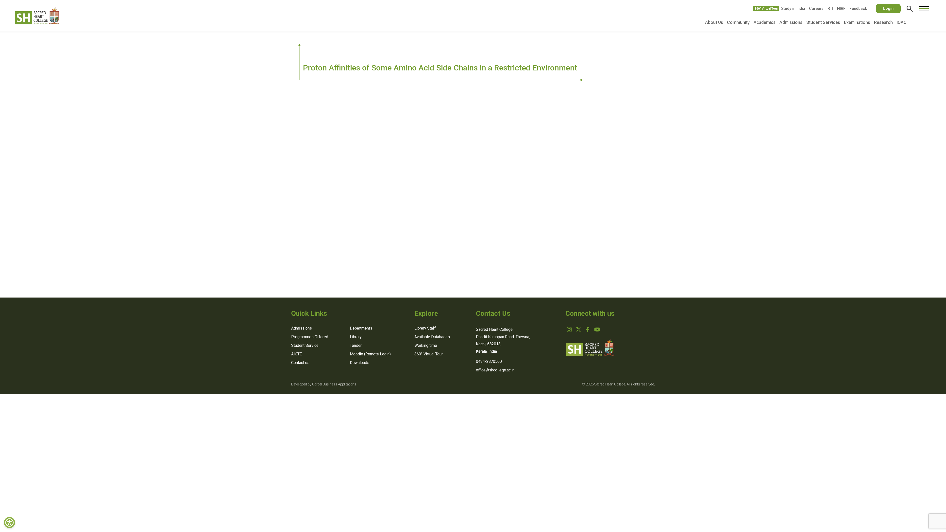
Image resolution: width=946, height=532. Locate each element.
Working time (425, 345)
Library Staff (425, 328)
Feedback (858, 8)
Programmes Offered (309, 336)
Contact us (300, 362)
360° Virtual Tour (766, 8)
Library (356, 336)
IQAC (902, 22)
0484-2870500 (489, 361)
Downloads (359, 362)
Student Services (823, 22)
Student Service (305, 345)
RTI (830, 8)
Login (888, 8)
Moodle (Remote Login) (370, 354)
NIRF (841, 8)
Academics (765, 22)
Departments (361, 328)
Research (883, 22)
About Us (714, 22)
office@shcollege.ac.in (495, 370)
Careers (816, 8)
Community (738, 22)
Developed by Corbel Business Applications (323, 384)
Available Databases (432, 336)
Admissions (790, 22)
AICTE (296, 354)
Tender (356, 345)
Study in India (793, 8)
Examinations (857, 22)
